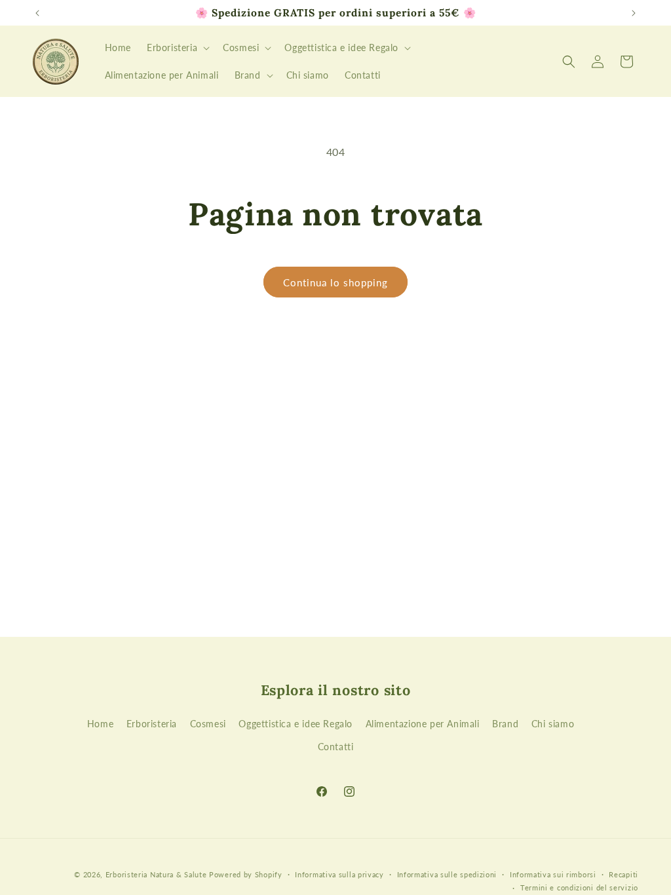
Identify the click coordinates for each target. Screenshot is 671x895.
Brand (505, 723)
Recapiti (623, 874)
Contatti (336, 746)
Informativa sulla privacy (339, 874)
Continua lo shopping (335, 282)
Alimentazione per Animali (423, 723)
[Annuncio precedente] (37, 13)
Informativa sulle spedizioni (447, 874)
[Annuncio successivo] (633, 13)
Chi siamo (552, 723)
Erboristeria (151, 723)
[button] (177, 48)
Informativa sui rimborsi (553, 874)
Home (100, 723)
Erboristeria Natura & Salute (156, 874)
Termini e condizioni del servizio (579, 887)
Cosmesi (208, 723)
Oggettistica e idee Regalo (296, 723)
